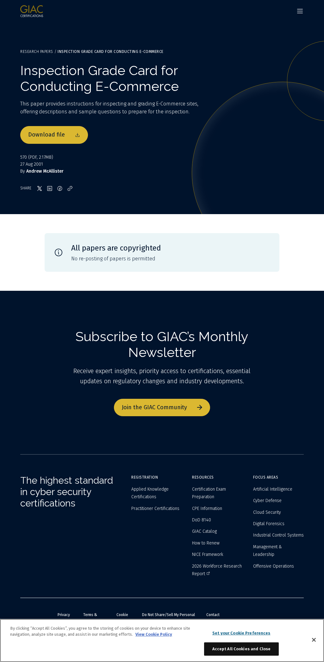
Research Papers (36, 51)
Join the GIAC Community (154, 407)
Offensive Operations (273, 566)
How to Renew (206, 543)
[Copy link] (70, 188)
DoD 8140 (201, 520)
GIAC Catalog (204, 531)
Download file (46, 134)
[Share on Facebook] (60, 188)
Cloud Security (267, 512)
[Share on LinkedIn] (50, 188)
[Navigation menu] (300, 11)
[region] (162, 640)
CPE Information (207, 508)
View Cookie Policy (153, 634)
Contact (213, 615)
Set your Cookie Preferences (241, 633)
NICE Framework (207, 554)
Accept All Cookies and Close (241, 648)
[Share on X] (39, 188)
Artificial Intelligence (272, 489)
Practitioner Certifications (155, 508)
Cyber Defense (267, 500)
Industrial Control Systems (278, 535)
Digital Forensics (268, 523)
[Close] (314, 640)
